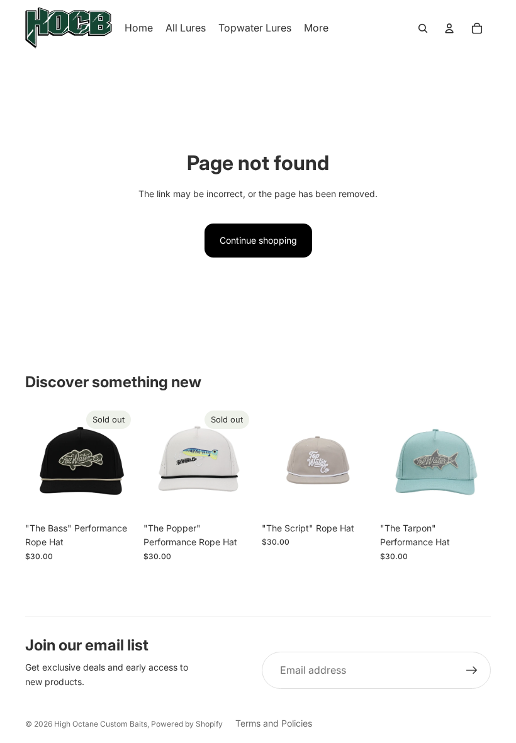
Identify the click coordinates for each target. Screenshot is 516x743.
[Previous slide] (35, 461)
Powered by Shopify (187, 724)
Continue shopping (258, 240)
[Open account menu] (449, 28)
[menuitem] (316, 28)
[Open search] (423, 28)
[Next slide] (126, 461)
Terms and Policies (273, 723)
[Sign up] (472, 670)
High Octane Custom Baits (100, 724)
